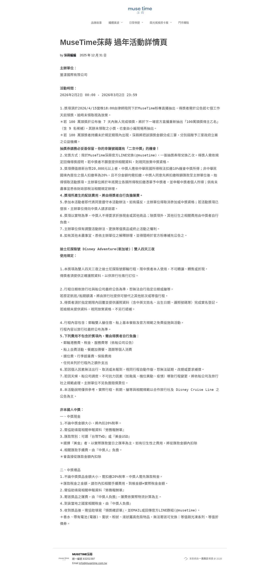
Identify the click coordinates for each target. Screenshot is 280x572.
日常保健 (135, 22)
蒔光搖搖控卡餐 (159, 22)
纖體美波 (114, 22)
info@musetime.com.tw (93, 563)
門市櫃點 (183, 22)
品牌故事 (96, 22)
